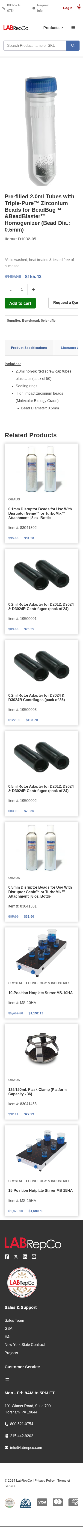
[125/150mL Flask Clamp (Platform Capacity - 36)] (41, 1049)
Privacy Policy (45, 1480)
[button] (73, 27)
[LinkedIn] (25, 1257)
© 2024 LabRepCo (18, 1480)
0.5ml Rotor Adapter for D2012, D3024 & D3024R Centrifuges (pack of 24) (41, 788)
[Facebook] (7, 1257)
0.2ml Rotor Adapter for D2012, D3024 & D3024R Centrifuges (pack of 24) (41, 606)
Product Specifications (29, 347)
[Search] (73, 46)
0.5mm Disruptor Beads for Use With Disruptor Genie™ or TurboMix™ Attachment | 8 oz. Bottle (40, 891)
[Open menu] (7, 1379)
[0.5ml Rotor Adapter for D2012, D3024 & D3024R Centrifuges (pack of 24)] (41, 756)
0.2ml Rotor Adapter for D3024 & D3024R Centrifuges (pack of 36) (36, 697)
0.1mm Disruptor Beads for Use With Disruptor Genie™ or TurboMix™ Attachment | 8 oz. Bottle (40, 513)
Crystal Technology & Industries (39, 983)
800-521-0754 (21, 1424)
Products (51, 28)
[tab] (29, 347)
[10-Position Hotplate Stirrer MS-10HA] (41, 953)
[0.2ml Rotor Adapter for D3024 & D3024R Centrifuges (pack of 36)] (41, 665)
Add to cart (20, 303)
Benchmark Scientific (39, 320)
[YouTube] (34, 1257)
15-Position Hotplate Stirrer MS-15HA (40, 1190)
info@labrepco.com (26, 1448)
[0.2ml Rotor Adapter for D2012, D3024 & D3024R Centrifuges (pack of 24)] (41, 574)
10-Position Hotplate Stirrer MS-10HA (40, 993)
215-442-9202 (21, 1436)
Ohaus (14, 499)
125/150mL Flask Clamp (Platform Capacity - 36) (37, 1092)
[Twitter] (16, 1257)
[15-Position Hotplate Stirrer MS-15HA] (41, 1150)
